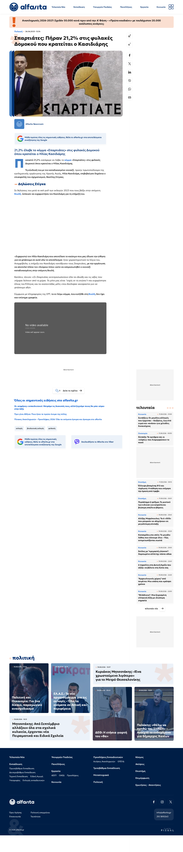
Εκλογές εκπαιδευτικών (33, 780)
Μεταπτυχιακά (101, 775)
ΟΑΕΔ (61, 775)
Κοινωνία (161, 7)
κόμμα (67, 160)
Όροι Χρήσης (15, 812)
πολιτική (23, 658)
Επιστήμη (140, 771)
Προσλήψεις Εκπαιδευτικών (108, 757)
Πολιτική (18, 31)
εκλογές (19, 428)
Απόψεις (139, 764)
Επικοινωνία (15, 816)
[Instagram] (162, 802)
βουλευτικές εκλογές (35, 428)
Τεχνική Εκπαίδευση (18, 776)
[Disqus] (70, 489)
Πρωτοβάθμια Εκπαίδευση (21, 768)
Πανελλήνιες (126, 7)
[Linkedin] (129, 72)
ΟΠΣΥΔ (121, 761)
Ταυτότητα (35, 816)
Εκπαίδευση (79, 7)
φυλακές (52, 428)
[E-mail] (129, 97)
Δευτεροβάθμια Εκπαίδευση (22, 772)
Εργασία (144, 7)
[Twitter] (129, 64)
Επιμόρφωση (142, 778)
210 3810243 (162, 816)
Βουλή (17, 193)
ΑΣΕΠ (54, 775)
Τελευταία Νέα (58, 7)
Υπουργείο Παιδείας (102, 7)
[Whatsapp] (129, 89)
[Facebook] (129, 55)
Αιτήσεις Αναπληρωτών (104, 761)
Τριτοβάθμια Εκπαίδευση (106, 768)
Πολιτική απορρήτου (40, 812)
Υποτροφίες (14, 780)
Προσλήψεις (72, 775)
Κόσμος (139, 757)
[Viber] (129, 80)
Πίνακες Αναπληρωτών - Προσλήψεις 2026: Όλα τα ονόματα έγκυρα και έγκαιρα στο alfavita (58, 419)
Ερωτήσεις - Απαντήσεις (148, 785)
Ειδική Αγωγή (36, 776)
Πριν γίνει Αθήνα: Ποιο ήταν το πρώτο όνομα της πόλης (40, 414)
